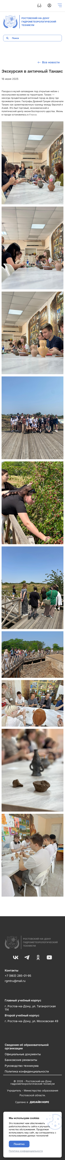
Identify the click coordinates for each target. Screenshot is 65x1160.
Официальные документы (23, 1054)
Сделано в (32, 1102)
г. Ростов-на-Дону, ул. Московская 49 (31, 1021)
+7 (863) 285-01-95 (18, 975)
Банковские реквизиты (21, 1060)
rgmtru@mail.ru (15, 981)
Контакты (11, 970)
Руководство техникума (21, 1065)
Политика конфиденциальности (27, 1071)
